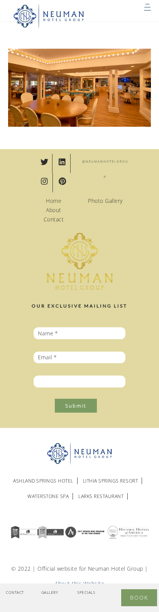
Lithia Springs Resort (110, 481)
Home (53, 200)
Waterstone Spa (48, 496)
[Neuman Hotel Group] (49, 26)
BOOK (139, 597)
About (53, 210)
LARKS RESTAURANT (100, 496)
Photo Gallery (105, 200)
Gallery (49, 592)
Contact (54, 219)
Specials (86, 592)
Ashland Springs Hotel (43, 481)
